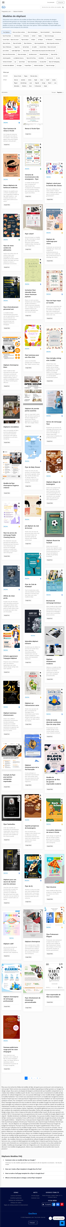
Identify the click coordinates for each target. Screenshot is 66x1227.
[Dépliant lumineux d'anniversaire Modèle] (11, 695)
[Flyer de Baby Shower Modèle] (33, 449)
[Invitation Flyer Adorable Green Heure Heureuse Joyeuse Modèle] (33, 272)
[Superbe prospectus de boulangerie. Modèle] (33, 807)
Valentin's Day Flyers (38, 65)
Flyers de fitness (6, 43)
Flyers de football (17, 43)
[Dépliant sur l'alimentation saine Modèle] (33, 685)
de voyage (19, 65)
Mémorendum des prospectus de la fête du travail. (43, 50)
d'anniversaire (17, 36)
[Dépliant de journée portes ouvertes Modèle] (33, 390)
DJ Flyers (33, 39)
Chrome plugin (35, 1195)
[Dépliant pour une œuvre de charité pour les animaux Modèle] (11, 862)
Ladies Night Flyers (16, 50)
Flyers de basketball (45, 32)
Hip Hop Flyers (26, 47)
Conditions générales (16, 1198)
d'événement (58, 39)
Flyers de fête (54, 54)
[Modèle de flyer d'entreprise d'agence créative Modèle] (11, 465)
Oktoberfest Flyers (44, 54)
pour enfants (6, 50)
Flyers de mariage (50, 65)
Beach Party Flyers (7, 36)
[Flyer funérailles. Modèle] (11, 808)
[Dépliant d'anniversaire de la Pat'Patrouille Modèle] (33, 747)
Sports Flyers (22, 61)
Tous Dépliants (6, 32)
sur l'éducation (49, 39)
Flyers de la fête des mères (9, 54)
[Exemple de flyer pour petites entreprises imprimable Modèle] (11, 756)
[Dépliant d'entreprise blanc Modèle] (11, 348)
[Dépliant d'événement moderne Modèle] (54, 641)
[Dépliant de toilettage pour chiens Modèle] (54, 221)
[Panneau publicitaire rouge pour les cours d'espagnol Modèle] (11, 1029)
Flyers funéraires (28, 43)
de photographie (7, 58)
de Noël (33, 36)
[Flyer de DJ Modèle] (33, 868)
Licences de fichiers (16, 1195)
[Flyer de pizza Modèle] (54, 869)
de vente (58, 58)
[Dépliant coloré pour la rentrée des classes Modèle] (54, 170)
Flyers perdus (26, 50)
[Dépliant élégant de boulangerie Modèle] (54, 464)
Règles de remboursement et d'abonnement (16, 1205)
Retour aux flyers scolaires (19, 32)
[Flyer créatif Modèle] (33, 217)
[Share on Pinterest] (19, 98)
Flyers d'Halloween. (7, 47)
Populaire (59, 92)
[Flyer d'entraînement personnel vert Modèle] (11, 289)
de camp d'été (43, 61)
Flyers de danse (24, 39)
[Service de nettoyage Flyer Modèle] (54, 403)
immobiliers (41, 58)
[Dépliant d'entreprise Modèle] (33, 923)
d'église (40, 36)
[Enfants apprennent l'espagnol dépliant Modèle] (11, 638)
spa (15, 61)
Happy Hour (17, 47)
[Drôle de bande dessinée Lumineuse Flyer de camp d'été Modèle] (54, 701)
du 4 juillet (34, 47)
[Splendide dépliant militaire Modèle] (33, 623)
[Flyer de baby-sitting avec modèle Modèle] (54, 340)
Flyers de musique (22, 54)
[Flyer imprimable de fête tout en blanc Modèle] (54, 976)
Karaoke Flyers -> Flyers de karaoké (48, 47)
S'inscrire (60, 2)
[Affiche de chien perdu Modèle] (11, 578)
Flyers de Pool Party (31, 58)
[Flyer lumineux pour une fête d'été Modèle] (33, 337)
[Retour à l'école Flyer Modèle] (33, 110)
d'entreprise (26, 36)
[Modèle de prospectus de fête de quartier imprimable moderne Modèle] (54, 759)
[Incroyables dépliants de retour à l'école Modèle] (54, 812)
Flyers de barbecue (56, 32)
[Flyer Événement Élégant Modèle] (54, 919)
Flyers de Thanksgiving (54, 61)
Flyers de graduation (39, 43)
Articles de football (7, 61)
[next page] (40, 1078)
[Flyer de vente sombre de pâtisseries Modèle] (11, 227)
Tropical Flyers (27, 65)
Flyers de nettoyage (49, 36)
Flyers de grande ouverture (53, 43)
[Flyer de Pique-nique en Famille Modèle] (54, 283)
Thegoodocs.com (6, 11)
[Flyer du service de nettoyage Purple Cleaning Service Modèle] (11, 515)
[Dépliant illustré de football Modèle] (54, 524)
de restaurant (50, 58)
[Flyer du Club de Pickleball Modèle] (33, 566)
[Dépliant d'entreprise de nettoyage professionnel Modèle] (11, 978)
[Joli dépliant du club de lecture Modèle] (33, 508)
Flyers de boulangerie (33, 32)
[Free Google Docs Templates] (4, 7)
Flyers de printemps (32, 61)
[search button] (63, 7)
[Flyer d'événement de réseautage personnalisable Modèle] (33, 979)
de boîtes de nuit (33, 54)
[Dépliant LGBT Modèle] (11, 925)
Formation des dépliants (8, 65)
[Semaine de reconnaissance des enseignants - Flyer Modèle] (33, 156)
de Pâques (40, 39)
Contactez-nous (35, 1198)
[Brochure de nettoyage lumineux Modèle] (54, 582)
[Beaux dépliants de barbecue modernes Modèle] (11, 167)
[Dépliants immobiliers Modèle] (11, 408)
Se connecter (50, 2)
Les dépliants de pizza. (18, 58)
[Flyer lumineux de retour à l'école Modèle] (11, 110)
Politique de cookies (16, 1202)
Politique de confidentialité (16, 1200)
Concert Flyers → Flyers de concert (11, 39)
